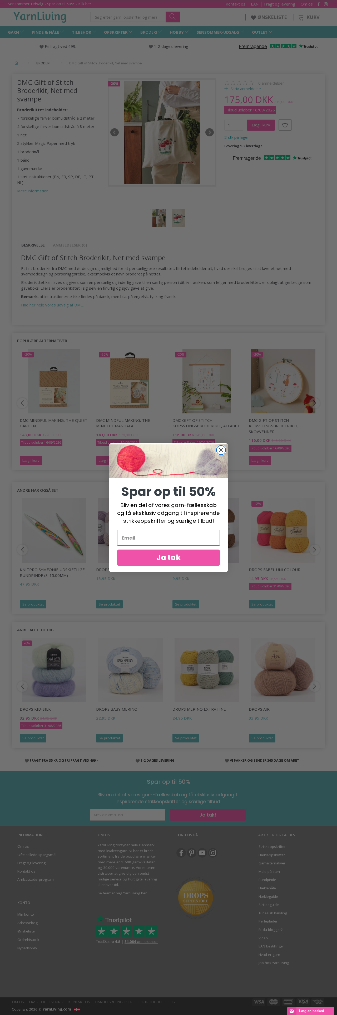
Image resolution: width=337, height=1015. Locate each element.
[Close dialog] (221, 450)
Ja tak (168, 557)
